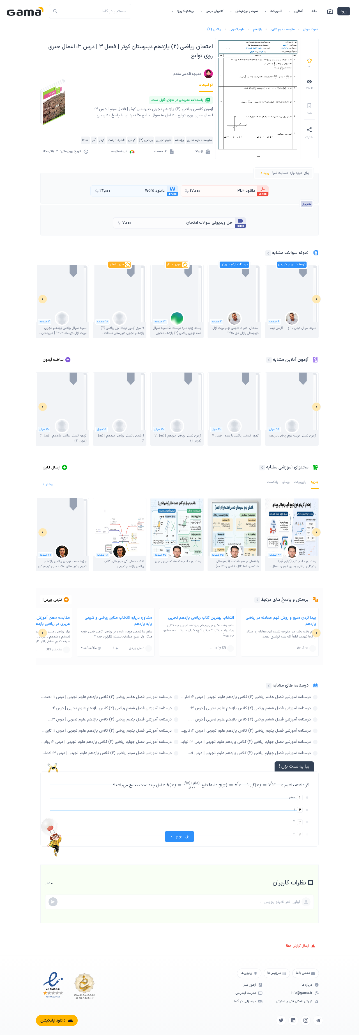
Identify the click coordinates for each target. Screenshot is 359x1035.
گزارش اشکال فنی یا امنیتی (294, 1001)
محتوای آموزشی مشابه (287, 467)
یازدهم (257, 29)
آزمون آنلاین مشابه (291, 359)
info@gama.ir (301, 993)
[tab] (206, 85)
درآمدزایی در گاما (245, 1001)
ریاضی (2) (214, 29)
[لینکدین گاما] (293, 1020)
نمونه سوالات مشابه (290, 252)
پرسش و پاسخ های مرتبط (285, 599)
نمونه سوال (310, 29)
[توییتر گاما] (281, 1020)
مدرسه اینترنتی (246, 993)
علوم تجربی (237, 29)
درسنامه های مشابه (291, 685)
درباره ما (307, 985)
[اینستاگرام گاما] (306, 1020)
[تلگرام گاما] (318, 1020)
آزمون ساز (249, 985)
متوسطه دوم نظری (282, 29)
